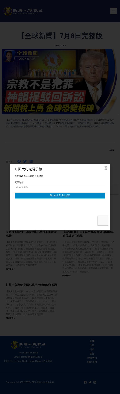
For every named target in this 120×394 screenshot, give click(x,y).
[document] (60, 197)
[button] (106, 168)
